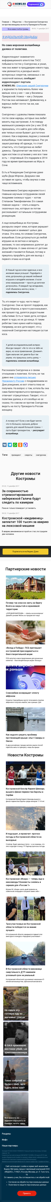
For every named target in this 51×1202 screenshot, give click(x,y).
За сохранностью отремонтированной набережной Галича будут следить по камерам (21, 496)
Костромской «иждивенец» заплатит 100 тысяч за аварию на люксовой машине (25, 522)
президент (16, 455)
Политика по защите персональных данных (27, 1185)
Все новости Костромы (18, 29)
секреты (28, 455)
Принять (27, 1193)
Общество (17, 22)
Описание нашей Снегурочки (32, 85)
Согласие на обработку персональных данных (28, 1182)
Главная (5, 22)
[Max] (25, 445)
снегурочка (41, 455)
